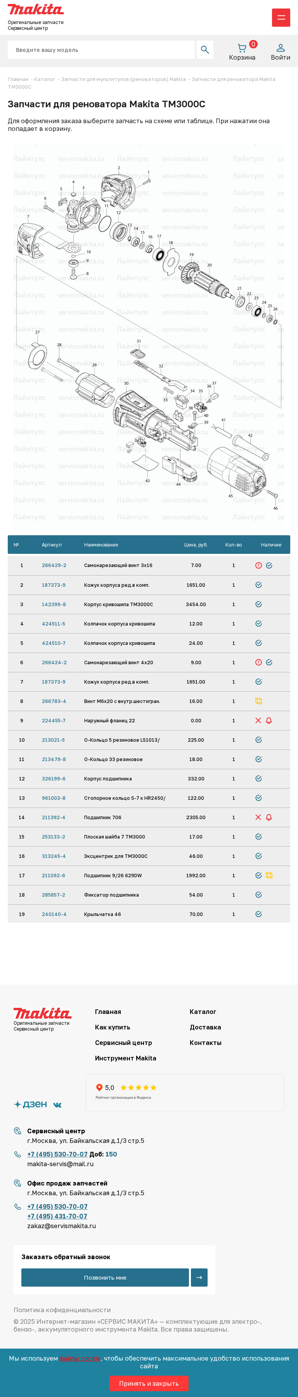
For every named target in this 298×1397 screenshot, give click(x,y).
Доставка (205, 1027)
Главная (108, 1012)
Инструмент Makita (125, 1058)
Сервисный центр (123, 1042)
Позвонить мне (105, 1277)
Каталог (203, 1012)
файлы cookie (79, 1358)
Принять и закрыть (149, 1383)
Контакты (206, 1042)
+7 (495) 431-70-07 (57, 1216)
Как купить (112, 1027)
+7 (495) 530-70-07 (57, 1154)
